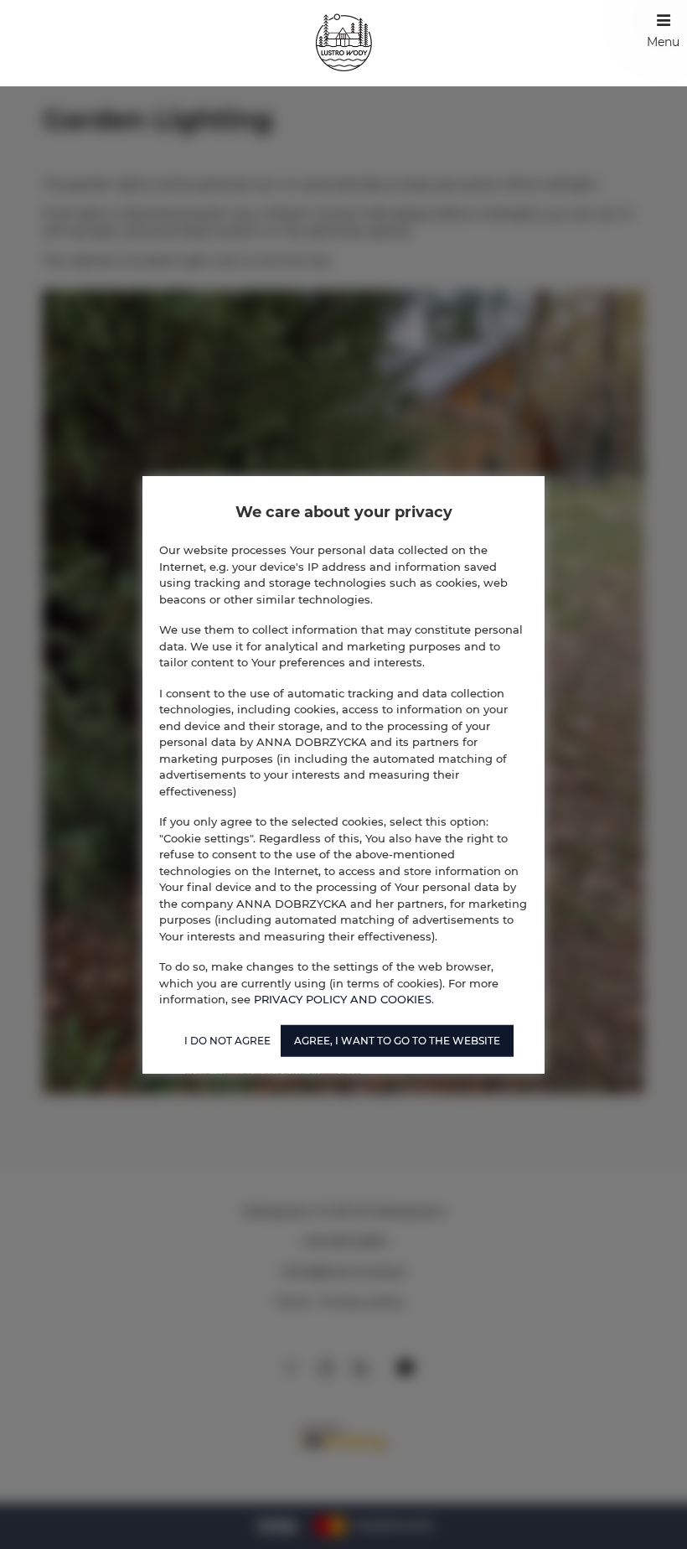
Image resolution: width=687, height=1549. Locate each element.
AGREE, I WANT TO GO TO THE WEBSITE (397, 1040)
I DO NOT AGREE (227, 1040)
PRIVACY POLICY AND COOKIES (342, 999)
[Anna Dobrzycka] (344, 43)
